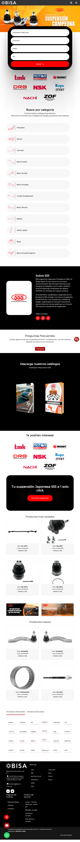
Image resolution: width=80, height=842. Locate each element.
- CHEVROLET (45, 749)
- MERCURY (67, 741)
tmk (32, 770)
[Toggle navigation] (76, 2)
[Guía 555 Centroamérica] (54, 398)
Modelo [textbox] (15, 48)
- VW (65, 722)
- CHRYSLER (56, 722)
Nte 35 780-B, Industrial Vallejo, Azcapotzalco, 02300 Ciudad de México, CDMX (15, 778)
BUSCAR (38, 64)
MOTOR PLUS (36, 776)
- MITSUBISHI (23, 731)
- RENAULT (44, 722)
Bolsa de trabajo (13, 802)
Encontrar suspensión (40, 498)
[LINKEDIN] (8, 791)
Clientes (10, 805)
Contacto (40, 349)
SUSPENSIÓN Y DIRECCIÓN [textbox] (20, 32)
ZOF (32, 786)
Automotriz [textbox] (16, 40)
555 (32, 773)
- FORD (32, 750)
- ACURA (21, 741)
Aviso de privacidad (66, 835)
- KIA (31, 722)
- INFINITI (33, 741)
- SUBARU (33, 731)
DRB (32, 783)
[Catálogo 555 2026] (25, 398)
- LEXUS (43, 740)
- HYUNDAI (22, 722)
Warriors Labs (21, 831)
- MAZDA (10, 750)
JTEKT (50, 776)
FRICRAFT (34, 780)
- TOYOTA (11, 731)
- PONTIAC (67, 731)
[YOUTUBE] (12, 791)
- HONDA (10, 741)
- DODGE (44, 731)
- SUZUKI (21, 750)
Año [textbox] (14, 56)
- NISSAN (10, 722)
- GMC (66, 750)
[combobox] (40, 32)
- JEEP (54, 731)
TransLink (51, 770)
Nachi (50, 780)
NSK (49, 773)
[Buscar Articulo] (76, 339)
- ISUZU (55, 750)
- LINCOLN (56, 741)
